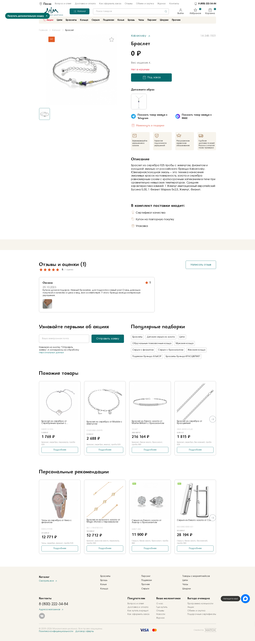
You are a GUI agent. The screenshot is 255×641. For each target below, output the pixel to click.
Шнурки (164, 20)
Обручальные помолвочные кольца (151, 343)
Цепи (182, 337)
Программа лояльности (200, 604)
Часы (185, 584)
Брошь (103, 580)
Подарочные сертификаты (201, 614)
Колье (103, 584)
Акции (50, 20)
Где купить (161, 607)
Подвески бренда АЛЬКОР (146, 356)
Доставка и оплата (85, 4)
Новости (160, 614)
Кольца (104, 589)
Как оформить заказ (110, 4)
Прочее (176, 20)
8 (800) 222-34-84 (207, 4)
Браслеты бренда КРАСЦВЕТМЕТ (183, 356)
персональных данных (51, 353)
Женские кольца (196, 350)
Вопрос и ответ (63, 4)
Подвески (146, 580)
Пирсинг (151, 20)
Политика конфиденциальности (56, 631)
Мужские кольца (184, 343)
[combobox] (131, 11)
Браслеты (137, 337)
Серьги (145, 589)
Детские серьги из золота (161, 337)
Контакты (174, 4)
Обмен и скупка (145, 4)
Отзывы (129, 4)
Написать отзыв (201, 264)
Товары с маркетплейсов (196, 576)
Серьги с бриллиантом (170, 350)
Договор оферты (84, 631)
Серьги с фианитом (143, 350)
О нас (159, 604)
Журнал (161, 4)
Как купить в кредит (138, 611)
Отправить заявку (107, 338)
